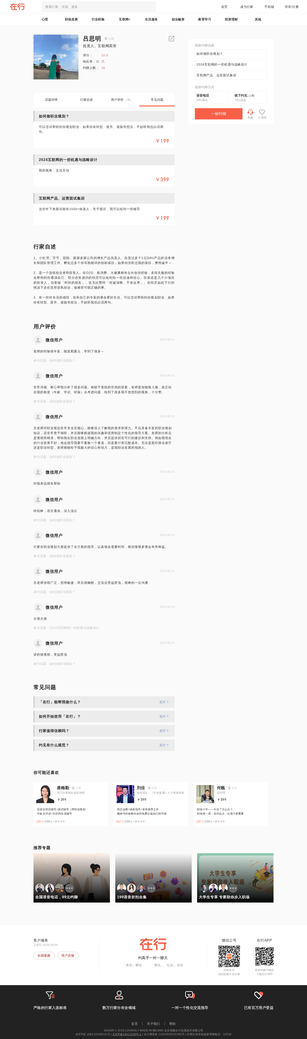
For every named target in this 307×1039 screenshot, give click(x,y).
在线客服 (44, 955)
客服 (250, 117)
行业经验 (98, 19)
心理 (45, 19)
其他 (258, 19)
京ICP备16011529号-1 (126, 1034)
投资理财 (231, 19)
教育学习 (204, 19)
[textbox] (99, 6)
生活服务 (151, 19)
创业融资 (178, 19)
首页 (224, 7)
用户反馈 (67, 955)
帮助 (172, 1023)
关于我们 (153, 1023)
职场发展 (71, 19)
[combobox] (99, 6)
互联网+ (125, 19)
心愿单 (262, 117)
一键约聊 (218, 114)
